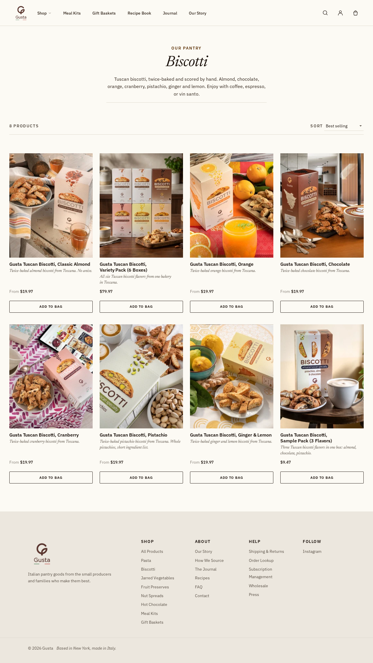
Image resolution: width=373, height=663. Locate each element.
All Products (152, 551)
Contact (202, 595)
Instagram (312, 551)
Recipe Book (140, 13)
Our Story (197, 13)
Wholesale (258, 585)
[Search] (325, 13)
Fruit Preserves (155, 587)
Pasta (146, 560)
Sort (316, 126)
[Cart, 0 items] (355, 13)
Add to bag (51, 306)
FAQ (199, 587)
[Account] (340, 13)
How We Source (209, 560)
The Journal (206, 569)
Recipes (202, 578)
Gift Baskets (104, 13)
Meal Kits (72, 13)
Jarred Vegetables (157, 578)
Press (254, 594)
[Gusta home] (21, 12)
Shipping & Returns (266, 551)
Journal (170, 13)
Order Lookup (261, 560)
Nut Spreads (152, 595)
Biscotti (148, 569)
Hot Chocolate (154, 604)
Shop (42, 13)
